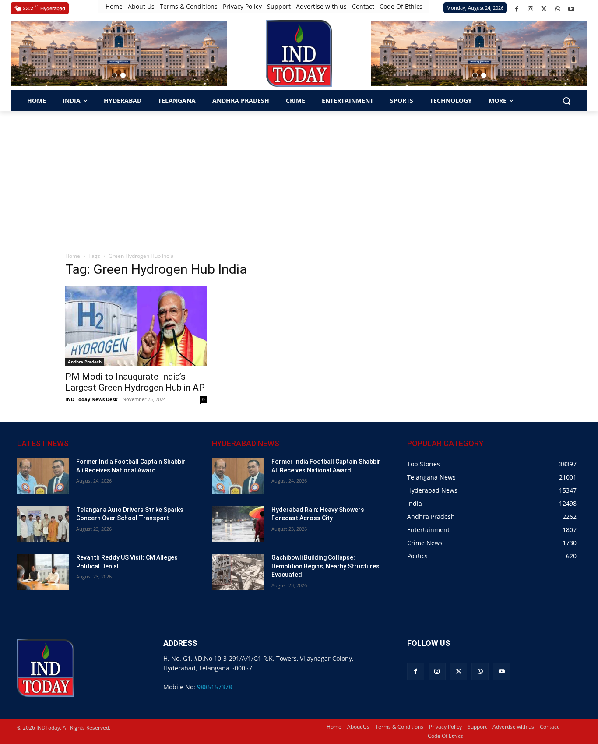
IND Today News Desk (91, 399)
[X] (544, 9)
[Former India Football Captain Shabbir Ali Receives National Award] (43, 476)
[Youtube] (571, 9)
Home (72, 256)
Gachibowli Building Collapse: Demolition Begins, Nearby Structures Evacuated (325, 566)
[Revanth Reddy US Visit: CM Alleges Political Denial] (43, 572)
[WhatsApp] (557, 9)
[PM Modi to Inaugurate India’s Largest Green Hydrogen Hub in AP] (136, 326)
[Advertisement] (299, 177)
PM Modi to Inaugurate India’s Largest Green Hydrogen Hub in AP (135, 382)
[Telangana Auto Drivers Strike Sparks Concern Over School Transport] (43, 524)
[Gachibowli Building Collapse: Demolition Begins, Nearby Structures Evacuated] (238, 572)
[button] (114, 75)
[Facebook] (516, 9)
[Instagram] (530, 9)
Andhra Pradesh (85, 362)
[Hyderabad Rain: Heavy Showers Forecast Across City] (238, 524)
